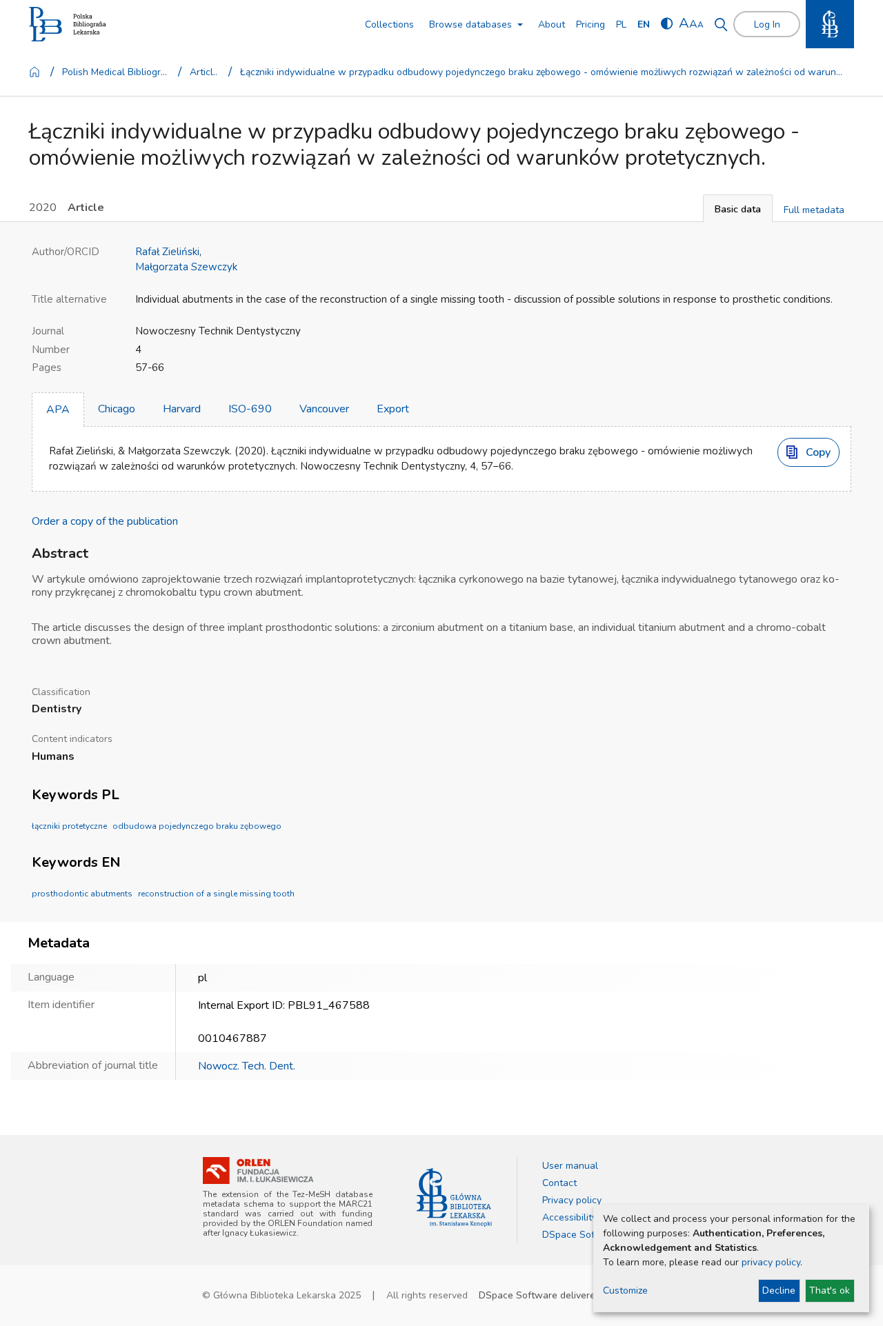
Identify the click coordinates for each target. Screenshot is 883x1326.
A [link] (684, 23)
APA (58, 409)
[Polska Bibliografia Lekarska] (67, 24)
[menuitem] (621, 24)
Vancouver (324, 408)
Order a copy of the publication (105, 521)
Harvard (182, 408)
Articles (205, 72)
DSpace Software (581, 1234)
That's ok (829, 1290)
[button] (738, 208)
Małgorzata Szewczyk (186, 267)
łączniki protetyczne (69, 826)
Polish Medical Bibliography (116, 72)
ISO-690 (250, 408)
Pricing (590, 24)
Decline (778, 1290)
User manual (570, 1165)
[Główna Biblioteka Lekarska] (454, 1197)
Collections (389, 24)
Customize (625, 1290)
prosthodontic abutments (82, 893)
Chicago (116, 408)
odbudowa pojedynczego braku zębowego (196, 826)
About (551, 24)
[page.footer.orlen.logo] (258, 1170)
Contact (559, 1182)
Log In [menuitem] (767, 24)
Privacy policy (572, 1200)
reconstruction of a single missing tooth (216, 893)
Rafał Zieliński (167, 252)
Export (393, 408)
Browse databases (470, 24)
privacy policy (771, 1262)
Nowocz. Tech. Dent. (246, 1066)
